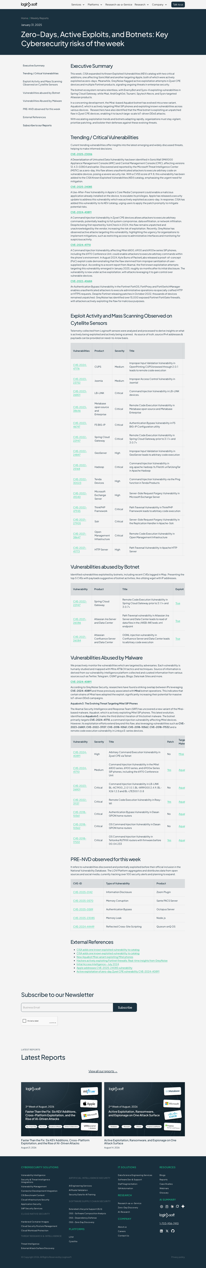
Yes (169, 769)
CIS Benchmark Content (33, 1195)
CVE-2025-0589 (83, 909)
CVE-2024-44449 (83, 926)
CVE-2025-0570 (83, 900)
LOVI (71, 1237)
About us (122, 1227)
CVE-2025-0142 (83, 892)
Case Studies (166, 1184)
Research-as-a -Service (129, 1203)
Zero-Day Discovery (128, 1207)
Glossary (164, 1192)
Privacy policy (178, 1257)
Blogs (163, 1175)
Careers (122, 1231)
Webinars (164, 1188)
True (178, 603)
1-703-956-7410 (169, 1223)
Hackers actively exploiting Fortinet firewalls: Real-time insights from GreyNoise (122, 960)
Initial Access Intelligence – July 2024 (98, 964)
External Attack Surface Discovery (37, 1248)
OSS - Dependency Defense (83, 1218)
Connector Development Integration (39, 1191)
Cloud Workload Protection (34, 1230)
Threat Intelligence (30, 1244)
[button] (78, 4)
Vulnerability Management (34, 1186)
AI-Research (124, 1212)
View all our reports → (103, 1071)
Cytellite (73, 1241)
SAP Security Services (32, 1208)
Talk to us (178, 4)
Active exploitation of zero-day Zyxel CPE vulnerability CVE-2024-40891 (118, 971)
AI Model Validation (78, 1190)
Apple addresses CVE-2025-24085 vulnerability (104, 967)
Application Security (31, 1204)
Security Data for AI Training (82, 1194)
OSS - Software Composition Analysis (87, 1213)
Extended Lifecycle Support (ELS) (85, 1209)
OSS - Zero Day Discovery (81, 1222)
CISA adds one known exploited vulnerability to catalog (108, 949)
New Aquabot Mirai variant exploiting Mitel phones (105, 956)
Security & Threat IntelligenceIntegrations (35, 1180)
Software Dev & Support (130, 1179)
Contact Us (123, 1235)
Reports (164, 1179)
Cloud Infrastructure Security (35, 1199)
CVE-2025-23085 (84, 917)
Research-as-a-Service (118, 4)
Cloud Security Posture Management (39, 1226)
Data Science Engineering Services (135, 1175)
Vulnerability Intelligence (33, 1175)
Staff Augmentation (127, 1184)
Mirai (181, 754)
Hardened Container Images (35, 1222)
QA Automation (125, 1188)
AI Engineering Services (80, 1186)
